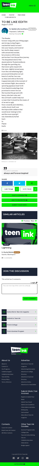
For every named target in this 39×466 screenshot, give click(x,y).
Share (4, 179)
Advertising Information (28, 369)
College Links (25, 432)
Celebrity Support (7, 371)
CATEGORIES (19, 464)
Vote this (29, 189)
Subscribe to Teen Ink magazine (27, 416)
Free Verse (21, 15)
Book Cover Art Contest (8, 430)
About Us (4, 364)
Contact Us (5, 366)
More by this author (15, 34)
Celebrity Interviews (7, 374)
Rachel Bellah (8, 252)
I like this (10, 189)
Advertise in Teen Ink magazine (27, 365)
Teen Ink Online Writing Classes (28, 436)
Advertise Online (26, 382)
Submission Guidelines (27, 404)
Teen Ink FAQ (5, 377)
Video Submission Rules (28, 407)
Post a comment (18, 195)
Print (5, 130)
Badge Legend (25, 445)
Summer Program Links (28, 430)
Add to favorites (19, 200)
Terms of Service (6, 382)
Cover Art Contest (7, 427)
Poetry (11, 15)
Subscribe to (18, 312)
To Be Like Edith (10, 17)
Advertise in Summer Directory (27, 378)
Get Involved (24, 412)
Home (4, 15)
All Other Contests (7, 433)
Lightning (6, 248)
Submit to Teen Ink (13, 318)
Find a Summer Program (15, 331)
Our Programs (6, 369)
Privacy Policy (6, 379)
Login (33, 283)
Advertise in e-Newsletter (28, 384)
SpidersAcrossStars (20, 29)
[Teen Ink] (10, 5)
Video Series (24, 443)
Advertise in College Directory (27, 373)
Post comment (30, 298)
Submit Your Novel (26, 402)
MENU (31, 6)
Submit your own (19, 205)
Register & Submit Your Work (27, 398)
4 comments (7, 258)
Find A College (12, 325)
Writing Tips (24, 410)
